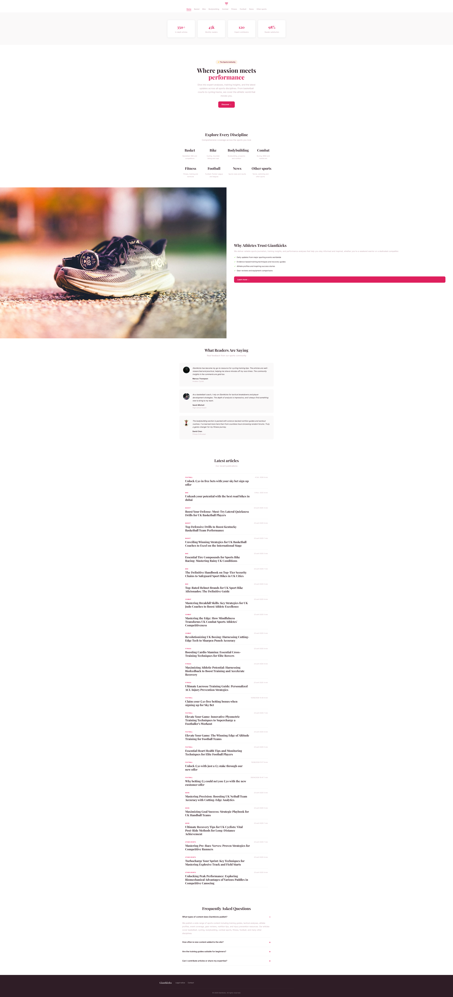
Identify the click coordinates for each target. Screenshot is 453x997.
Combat (225, 9)
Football (243, 9)
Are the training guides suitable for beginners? (204, 951)
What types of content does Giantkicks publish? (204, 917)
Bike (204, 9)
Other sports (262, 9)
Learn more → (243, 279)
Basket (196, 9)
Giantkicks (165, 982)
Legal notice (180, 983)
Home (189, 9)
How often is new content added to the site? (203, 942)
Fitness (234, 9)
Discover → (226, 104)
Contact (191, 983)
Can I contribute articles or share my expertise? (204, 961)
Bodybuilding (214, 9)
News (251, 9)
